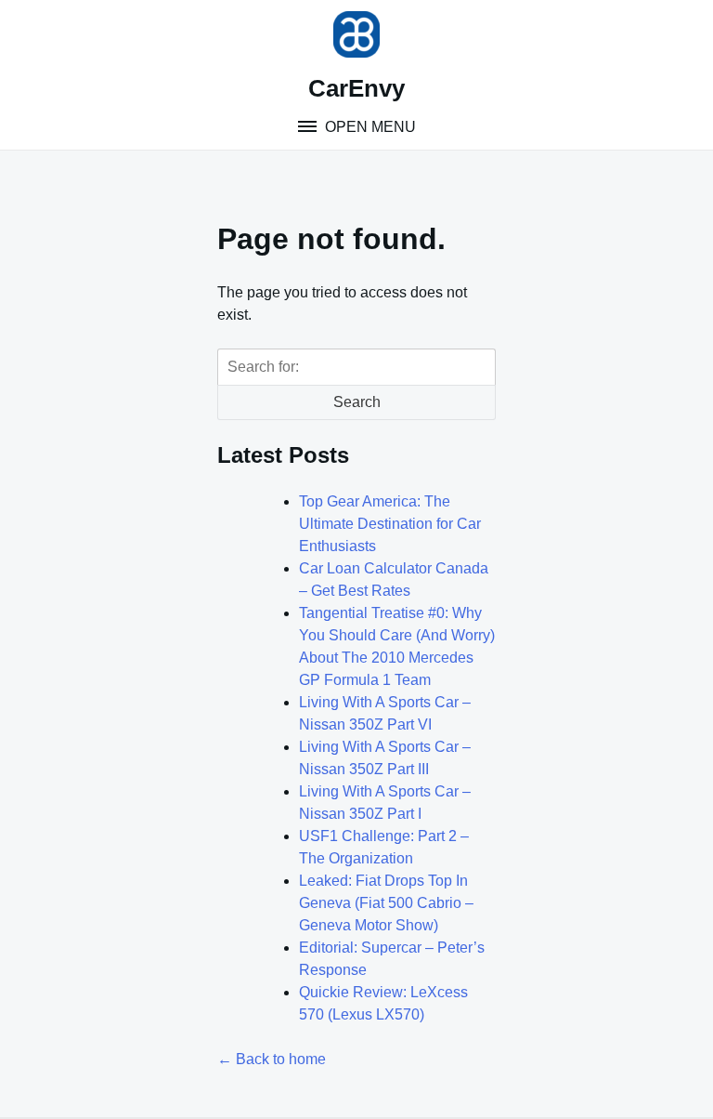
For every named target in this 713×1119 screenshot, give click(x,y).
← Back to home (271, 1059)
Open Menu (368, 127)
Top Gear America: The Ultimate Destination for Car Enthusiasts (390, 524)
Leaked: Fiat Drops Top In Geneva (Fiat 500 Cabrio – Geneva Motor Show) (386, 903)
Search (357, 402)
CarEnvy (356, 88)
